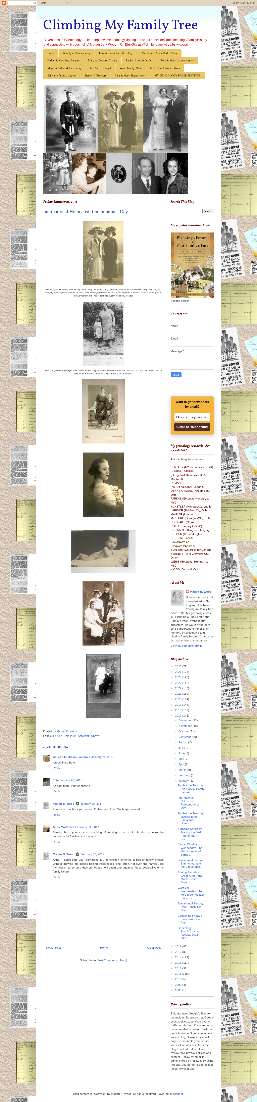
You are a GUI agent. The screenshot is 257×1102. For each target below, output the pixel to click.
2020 (178, 699)
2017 (178, 715)
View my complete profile (186, 645)
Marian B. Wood (63, 803)
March (182, 769)
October (184, 731)
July (181, 747)
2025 (178, 671)
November (185, 725)
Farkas (57, 735)
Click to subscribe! (192, 427)
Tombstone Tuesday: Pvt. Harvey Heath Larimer (191, 789)
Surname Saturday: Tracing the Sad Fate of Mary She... (190, 833)
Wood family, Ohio (131, 68)
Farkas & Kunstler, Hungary (63, 60)
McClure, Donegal (100, 68)
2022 (178, 688)
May (181, 758)
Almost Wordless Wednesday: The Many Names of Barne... (190, 849)
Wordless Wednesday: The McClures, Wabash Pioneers (191, 892)
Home (50, 53)
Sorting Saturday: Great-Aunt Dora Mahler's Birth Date (190, 877)
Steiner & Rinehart (95, 75)
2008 (178, 990)
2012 (178, 968)
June (182, 753)
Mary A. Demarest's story (102, 60)
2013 (178, 962)
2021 (178, 693)
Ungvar (95, 735)
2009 (178, 984)
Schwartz (84, 735)
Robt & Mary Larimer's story (177, 60)
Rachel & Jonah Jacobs (139, 60)
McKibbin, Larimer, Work (165, 68)
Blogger (178, 1093)
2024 (178, 677)
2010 (178, 979)
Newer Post (53, 947)
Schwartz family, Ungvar (61, 75)
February (184, 775)
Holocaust (70, 735)
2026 (178, 666)
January (184, 780)
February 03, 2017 (87, 827)
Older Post (154, 947)
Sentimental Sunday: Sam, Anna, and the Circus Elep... (191, 863)
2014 (178, 957)
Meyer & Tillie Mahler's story (64, 68)
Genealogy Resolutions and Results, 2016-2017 (189, 933)
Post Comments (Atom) (112, 960)
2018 (178, 710)
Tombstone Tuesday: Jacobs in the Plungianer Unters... (191, 818)
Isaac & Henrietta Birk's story (116, 53)
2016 (178, 946)
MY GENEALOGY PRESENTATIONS (178, 75)
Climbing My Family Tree (120, 26)
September (185, 736)
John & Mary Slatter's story (130, 75)
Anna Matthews (63, 827)
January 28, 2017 (102, 756)
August (183, 742)
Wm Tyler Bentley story (76, 53)
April (181, 764)
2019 (178, 704)
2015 (178, 951)
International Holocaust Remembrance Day (189, 802)
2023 (178, 682)
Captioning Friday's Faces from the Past (190, 919)
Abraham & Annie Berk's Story (159, 53)
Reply (56, 768)
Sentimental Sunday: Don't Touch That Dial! (191, 907)
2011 (178, 973)
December (185, 720)
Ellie (56, 780)
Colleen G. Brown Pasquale (71, 756)
